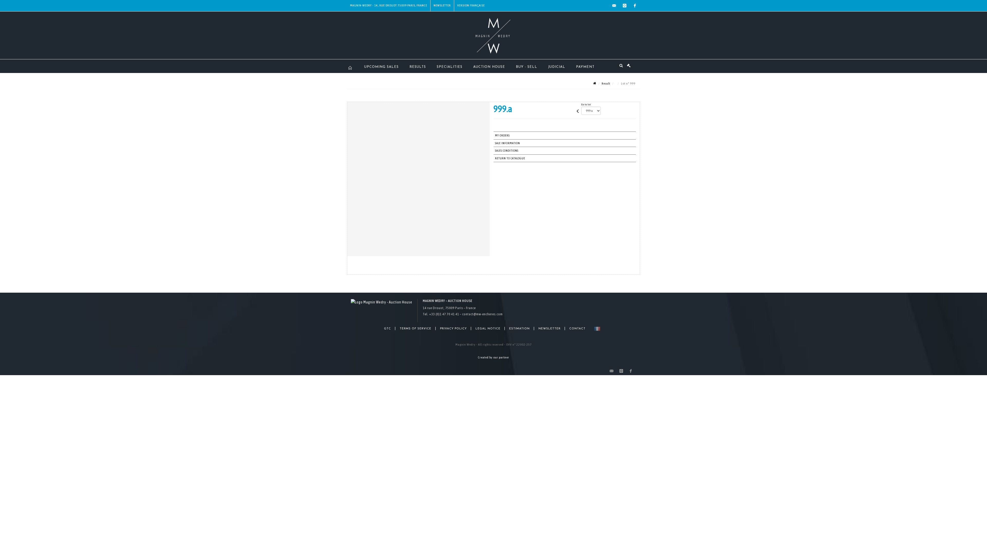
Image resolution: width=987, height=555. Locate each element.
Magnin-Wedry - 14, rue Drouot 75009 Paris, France (388, 5)
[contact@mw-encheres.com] (614, 5)
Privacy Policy (453, 328)
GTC (387, 328)
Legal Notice (488, 328)
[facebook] (635, 5)
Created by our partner (493, 357)
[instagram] (624, 5)
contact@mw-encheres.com (482, 314)
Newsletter (442, 5)
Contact (577, 328)
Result (606, 83)
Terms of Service (415, 328)
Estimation (519, 328)
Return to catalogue (510, 158)
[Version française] (596, 329)
